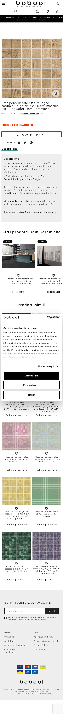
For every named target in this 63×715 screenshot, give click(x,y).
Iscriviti (52, 611)
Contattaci (9, 641)
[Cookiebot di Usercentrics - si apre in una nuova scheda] (47, 318)
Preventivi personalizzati (46, 641)
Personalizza (29, 385)
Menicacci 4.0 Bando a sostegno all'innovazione (31, 693)
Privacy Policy (21, 617)
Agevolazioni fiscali (43, 637)
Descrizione (9, 149)
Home (7, 633)
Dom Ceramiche (31, 114)
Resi (36, 633)
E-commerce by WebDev (38, 691)
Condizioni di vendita (15, 645)
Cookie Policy (40, 649)
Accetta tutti (31, 375)
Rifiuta (31, 394)
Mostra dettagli (46, 366)
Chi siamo (9, 637)
